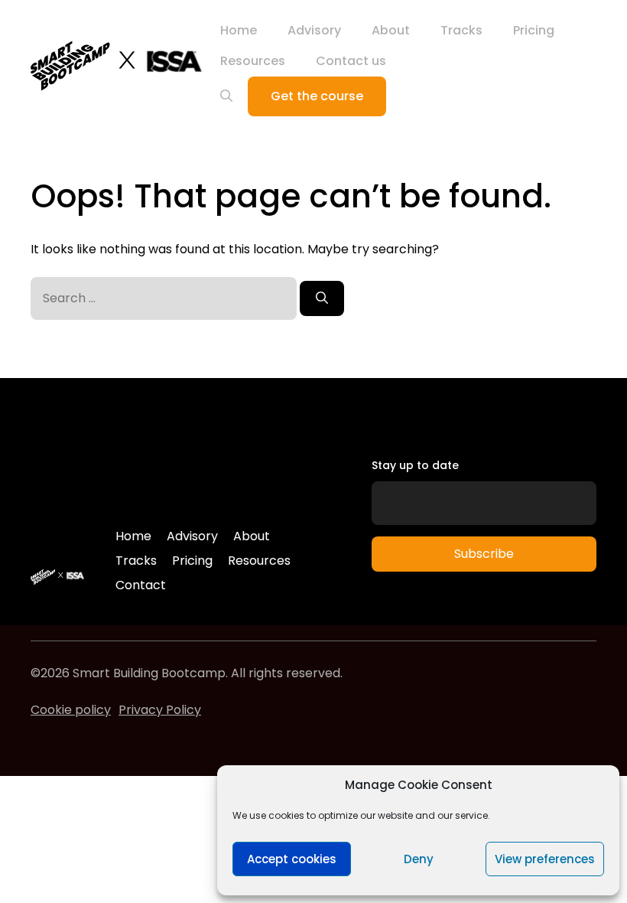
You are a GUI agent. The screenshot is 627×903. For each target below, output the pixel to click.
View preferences (545, 859)
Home (238, 30)
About (391, 30)
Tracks (461, 30)
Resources (252, 61)
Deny (419, 859)
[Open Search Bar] (226, 96)
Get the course (317, 96)
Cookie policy (71, 710)
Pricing (533, 30)
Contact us (351, 61)
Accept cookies (291, 859)
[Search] (322, 298)
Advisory (314, 30)
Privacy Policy (160, 710)
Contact (140, 585)
